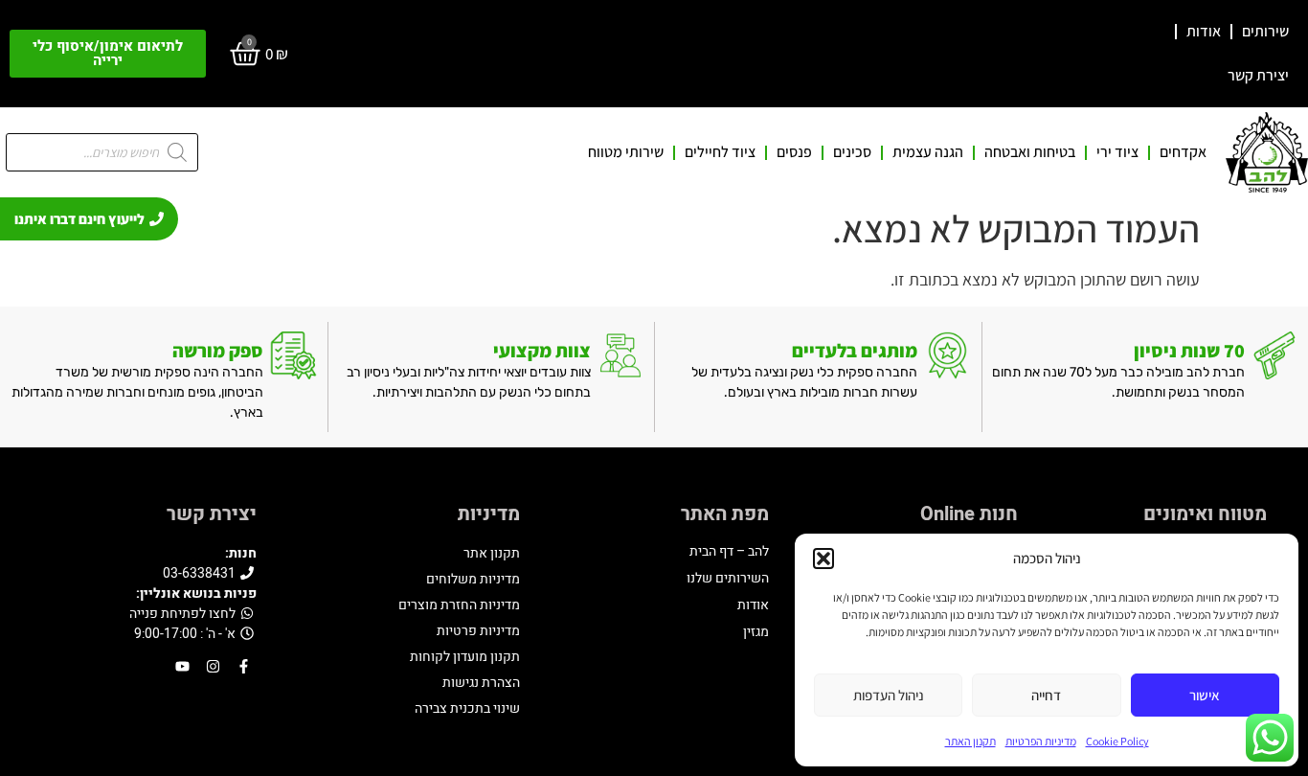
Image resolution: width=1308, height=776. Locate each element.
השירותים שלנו (728, 578)
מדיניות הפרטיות (1040, 741)
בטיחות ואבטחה (1029, 152)
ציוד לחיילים (720, 152)
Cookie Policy (1117, 741)
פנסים (794, 152)
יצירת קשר (1258, 75)
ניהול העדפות (888, 695)
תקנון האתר (970, 741)
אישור (1204, 695)
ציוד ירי (1117, 152)
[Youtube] (182, 666)
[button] (823, 558)
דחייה (1046, 695)
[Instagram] (213, 666)
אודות (1203, 31)
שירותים (1265, 31)
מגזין (756, 632)
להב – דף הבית (729, 551)
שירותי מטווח (626, 152)
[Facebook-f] (244, 666)
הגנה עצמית (927, 152)
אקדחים (1183, 152)
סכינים (852, 152)
